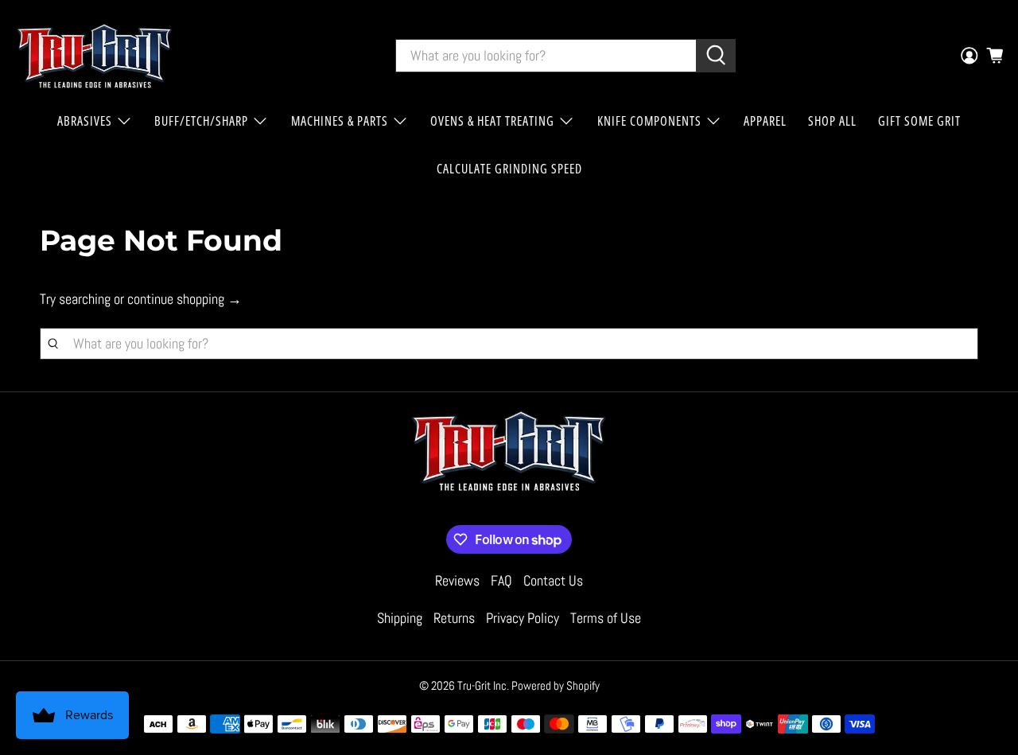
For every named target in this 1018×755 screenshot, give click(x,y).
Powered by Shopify (555, 685)
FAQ (501, 580)
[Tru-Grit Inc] (94, 55)
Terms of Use (605, 618)
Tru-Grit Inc (482, 685)
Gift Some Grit (919, 121)
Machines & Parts (339, 121)
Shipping (399, 618)
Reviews (457, 580)
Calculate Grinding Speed (509, 168)
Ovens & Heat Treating (492, 121)
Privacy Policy (522, 618)
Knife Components (649, 121)
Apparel (765, 121)
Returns (454, 618)
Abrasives (84, 121)
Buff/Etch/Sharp (201, 121)
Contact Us (553, 580)
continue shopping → (184, 299)
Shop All (832, 121)
